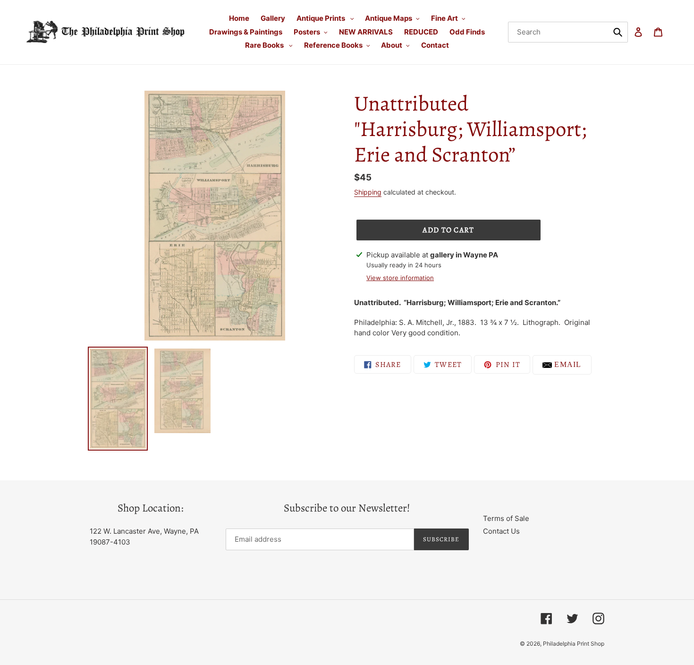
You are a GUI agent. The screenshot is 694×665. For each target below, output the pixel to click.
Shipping (367, 192)
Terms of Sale (506, 518)
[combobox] (568, 32)
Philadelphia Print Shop (573, 643)
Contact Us (501, 531)
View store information (400, 277)
